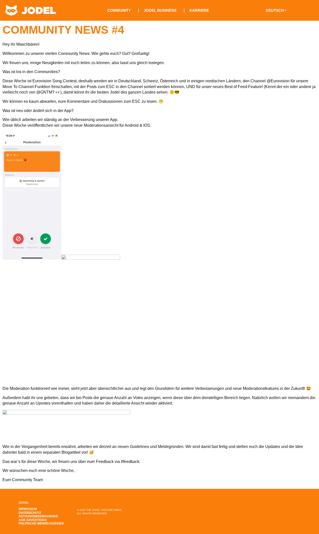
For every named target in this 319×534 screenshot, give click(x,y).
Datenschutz (30, 513)
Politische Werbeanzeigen (41, 523)
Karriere (199, 10)
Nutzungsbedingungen (38, 516)
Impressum (28, 509)
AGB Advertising (33, 520)
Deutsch (275, 10)
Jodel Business (160, 10)
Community (119, 10)
